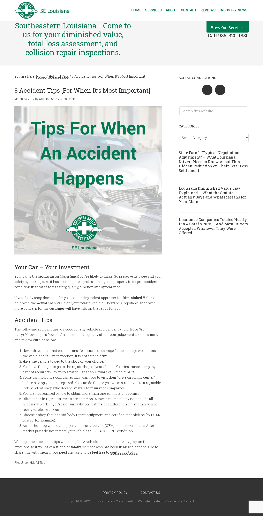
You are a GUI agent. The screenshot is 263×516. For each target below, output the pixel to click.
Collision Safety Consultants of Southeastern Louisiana (47, 10)
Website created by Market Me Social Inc (168, 501)
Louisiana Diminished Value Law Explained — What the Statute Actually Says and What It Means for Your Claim (212, 195)
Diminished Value (137, 297)
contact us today (123, 452)
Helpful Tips (37, 462)
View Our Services (228, 27)
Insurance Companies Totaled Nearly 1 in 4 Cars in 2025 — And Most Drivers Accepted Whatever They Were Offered (213, 226)
